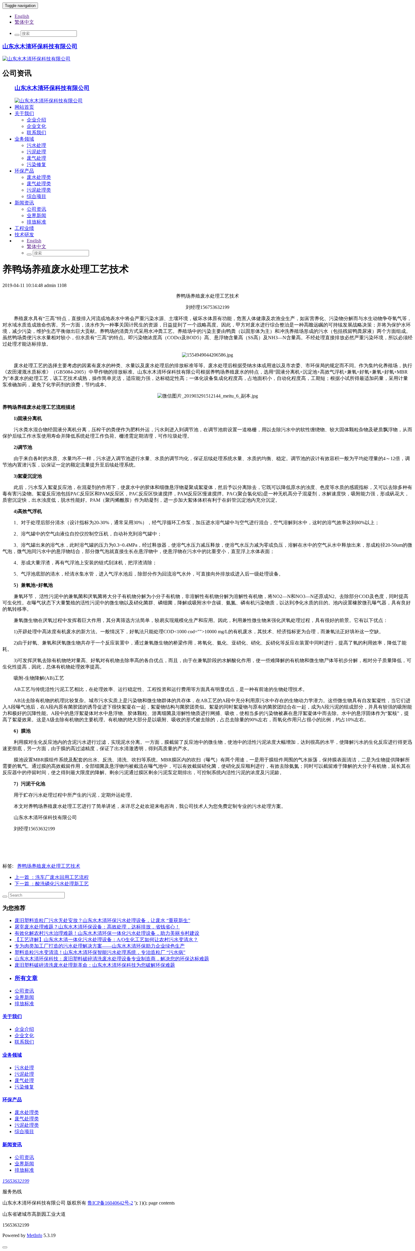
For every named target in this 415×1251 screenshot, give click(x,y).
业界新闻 (36, 215)
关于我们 (24, 113)
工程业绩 (24, 228)
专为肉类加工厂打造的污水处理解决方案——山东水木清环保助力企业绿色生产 (100, 946)
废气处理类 (39, 183)
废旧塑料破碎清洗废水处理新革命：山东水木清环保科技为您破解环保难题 (95, 965)
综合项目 (36, 196)
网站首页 (24, 107)
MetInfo (34, 1235)
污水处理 (36, 145)
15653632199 (15, 1181)
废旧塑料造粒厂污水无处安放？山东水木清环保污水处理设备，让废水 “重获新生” (102, 920)
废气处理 (36, 158)
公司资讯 (36, 209)
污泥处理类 (39, 190)
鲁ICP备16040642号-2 (110, 1202)
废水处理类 (39, 177)
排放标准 (36, 221)
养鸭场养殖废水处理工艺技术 (48, 866)
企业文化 (36, 126)
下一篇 (52, 883)
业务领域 (24, 139)
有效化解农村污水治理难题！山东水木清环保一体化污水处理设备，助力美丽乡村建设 (107, 933)
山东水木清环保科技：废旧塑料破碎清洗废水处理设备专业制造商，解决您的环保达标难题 (112, 958)
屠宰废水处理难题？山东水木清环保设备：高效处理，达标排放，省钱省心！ (97, 926)
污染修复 (36, 164)
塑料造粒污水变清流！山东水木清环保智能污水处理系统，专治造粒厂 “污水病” (100, 952)
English (22, 16)
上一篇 (52, 877)
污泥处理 (36, 151)
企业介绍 (36, 119)
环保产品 (24, 170)
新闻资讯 (24, 202)
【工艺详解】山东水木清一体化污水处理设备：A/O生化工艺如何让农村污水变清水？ (106, 939)
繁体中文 (24, 22)
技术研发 (24, 234)
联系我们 (36, 132)
